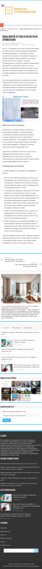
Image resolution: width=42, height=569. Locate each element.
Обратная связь (29, 564)
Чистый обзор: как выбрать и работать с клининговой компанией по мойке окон (26, 506)
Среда (2, 542)
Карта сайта (18, 564)
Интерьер (3, 528)
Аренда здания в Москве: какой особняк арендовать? (15, 259)
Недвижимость (5, 531)
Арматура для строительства (27, 463)
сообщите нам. (14, 455)
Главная (3, 29)
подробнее (11, 92)
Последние (6, 328)
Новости (3, 535)
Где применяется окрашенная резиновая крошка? (26, 264)
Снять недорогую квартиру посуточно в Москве (17, 306)
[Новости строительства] (21, 10)
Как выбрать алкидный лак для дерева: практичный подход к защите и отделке (15, 515)
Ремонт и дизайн (6, 538)
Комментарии (28, 328)
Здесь (3, 318)
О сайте (10, 564)
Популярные (16, 328)
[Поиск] (36, 551)
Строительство (13, 29)
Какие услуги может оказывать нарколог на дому (25, 496)
